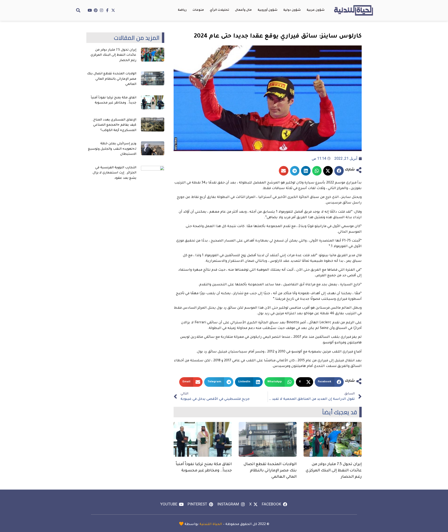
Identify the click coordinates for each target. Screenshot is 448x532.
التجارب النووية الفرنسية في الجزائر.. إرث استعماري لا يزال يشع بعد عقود (114, 173)
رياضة (182, 10)
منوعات (198, 10)
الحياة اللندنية (211, 524)
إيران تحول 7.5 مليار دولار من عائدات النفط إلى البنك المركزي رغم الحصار (334, 470)
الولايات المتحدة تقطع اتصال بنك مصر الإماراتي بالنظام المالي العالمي (270, 470)
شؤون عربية (316, 10)
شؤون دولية (292, 10)
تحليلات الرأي (219, 10)
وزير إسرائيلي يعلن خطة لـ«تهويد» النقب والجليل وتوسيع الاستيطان (112, 149)
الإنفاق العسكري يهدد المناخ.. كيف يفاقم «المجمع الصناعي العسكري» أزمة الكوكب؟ (113, 125)
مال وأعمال (243, 10)
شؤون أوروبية (267, 10)
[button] (78, 10)
